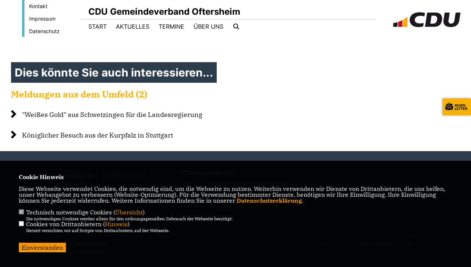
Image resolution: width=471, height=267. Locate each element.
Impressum (42, 18)
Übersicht (129, 212)
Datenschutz (44, 31)
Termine (171, 26)
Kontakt (38, 6)
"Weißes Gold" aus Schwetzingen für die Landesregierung (112, 114)
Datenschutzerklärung (269, 200)
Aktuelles (132, 26)
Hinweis (116, 224)
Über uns (208, 26)
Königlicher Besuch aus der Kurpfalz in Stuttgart (97, 135)
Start (97, 26)
